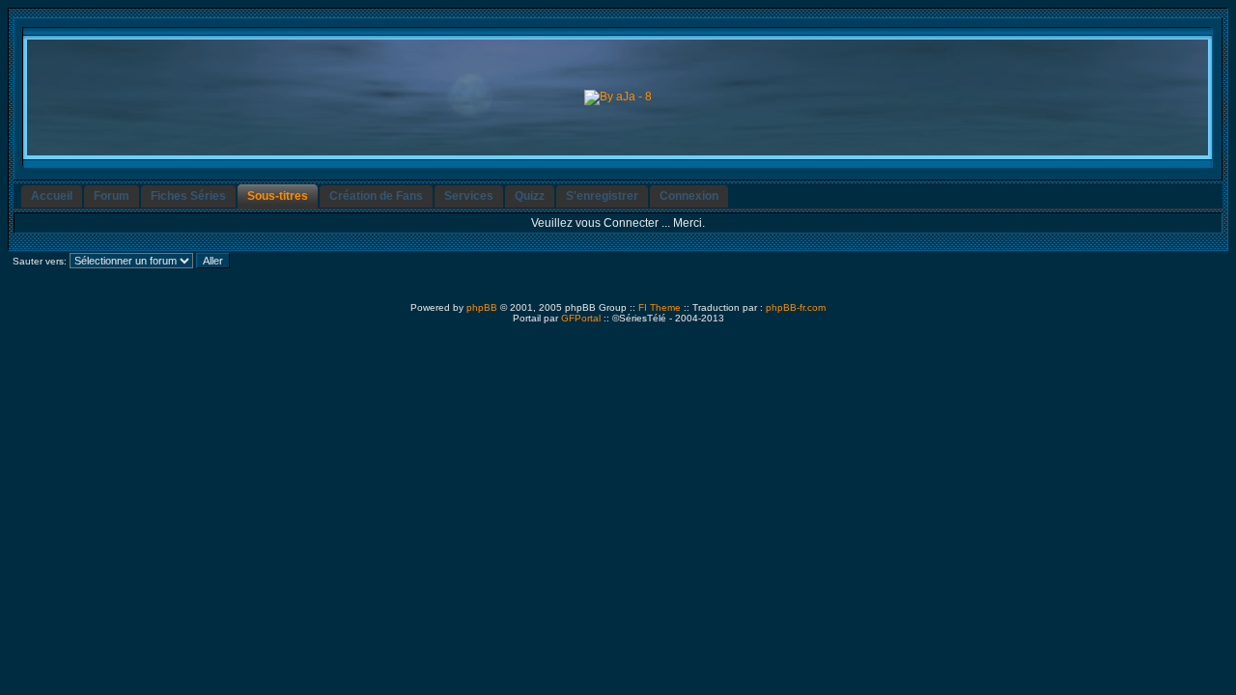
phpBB (481, 307)
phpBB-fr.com (796, 307)
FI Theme (659, 307)
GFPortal (581, 318)
